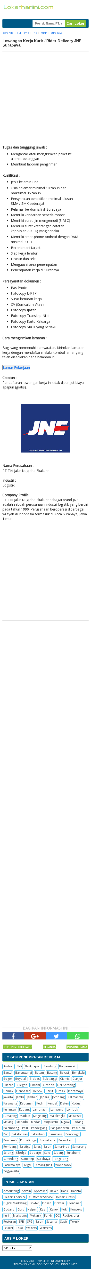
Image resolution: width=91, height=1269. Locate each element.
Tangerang (60, 1159)
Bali (19, 1066)
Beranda (49, 1047)
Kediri (40, 1103)
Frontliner (74, 1203)
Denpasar (23, 1091)
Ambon (8, 1066)
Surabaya (43, 1159)
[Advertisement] (45, 99)
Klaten (64, 1103)
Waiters (31, 1228)
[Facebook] (13, 1035)
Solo (47, 1153)
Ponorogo (73, 1134)
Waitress (46, 1228)
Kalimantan (75, 1097)
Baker (54, 1191)
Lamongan (40, 1109)
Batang (52, 1073)
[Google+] (35, 1035)
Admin (26, 1191)
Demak (8, 1091)
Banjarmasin (67, 1066)
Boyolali (20, 1079)
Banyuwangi (23, 1073)
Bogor (7, 1079)
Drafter (59, 1203)
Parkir (48, 1215)
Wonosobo (63, 1165)
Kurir (6, 1215)
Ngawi (65, 1122)
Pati (5, 1134)
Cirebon (48, 1085)
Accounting (11, 1191)
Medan (36, 1122)
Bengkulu (78, 1073)
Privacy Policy (48, 1264)
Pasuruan (78, 1128)
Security (51, 1222)
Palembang (11, 1128)
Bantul (7, 1073)
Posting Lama (77, 1047)
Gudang (8, 1209)
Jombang (58, 1097)
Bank (64, 1191)
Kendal (52, 1103)
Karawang (10, 1103)
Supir (63, 1222)
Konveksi (76, 1209)
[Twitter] (56, 1035)
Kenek (54, 1209)
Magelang (40, 1116)
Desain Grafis (65, 1197)
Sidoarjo (35, 1153)
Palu (25, 1128)
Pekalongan (20, 1134)
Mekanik (35, 1215)
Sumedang (10, 1159)
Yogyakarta (11, 1171)
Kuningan (9, 1109)
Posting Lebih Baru (18, 1047)
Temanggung (43, 1165)
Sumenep (27, 1159)
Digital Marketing (14, 1203)
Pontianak (10, 1140)
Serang (8, 1153)
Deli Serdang (66, 1085)
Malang (8, 1122)
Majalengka (57, 1116)
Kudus (76, 1103)
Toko (19, 1228)
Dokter (34, 1203)
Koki (64, 1209)
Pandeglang (39, 1128)
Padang (78, 1122)
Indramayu (75, 1091)
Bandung (50, 1066)
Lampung (56, 1109)
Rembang (10, 1147)
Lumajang (10, 1116)
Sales (37, 1147)
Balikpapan (33, 1066)
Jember (32, 1097)
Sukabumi (73, 1153)
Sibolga (21, 1153)
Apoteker (40, 1191)
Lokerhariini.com (57, 1261)
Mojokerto (51, 1122)
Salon (47, 1147)
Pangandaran (59, 1128)
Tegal (27, 1165)
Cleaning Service (14, 1197)
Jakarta (8, 1097)
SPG (30, 1222)
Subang (58, 1153)
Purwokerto (66, 1140)
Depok (37, 1091)
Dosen (46, 1203)
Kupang (24, 1109)
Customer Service (41, 1197)
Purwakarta (47, 1140)
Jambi (20, 1097)
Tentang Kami (24, 1264)
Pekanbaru (38, 1134)
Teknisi (8, 1228)
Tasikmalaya (11, 1165)
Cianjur (77, 1079)
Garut (49, 1091)
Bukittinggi (50, 1079)
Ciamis (64, 1079)
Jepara (44, 1097)
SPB (21, 1222)
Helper (32, 1209)
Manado (22, 1122)
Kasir (43, 1209)
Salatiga (25, 1147)
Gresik (60, 1091)
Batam (39, 1073)
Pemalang (55, 1134)
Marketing (20, 1215)
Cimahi (35, 1085)
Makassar (75, 1116)
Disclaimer (69, 1264)
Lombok (72, 1109)
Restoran (9, 1222)
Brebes (35, 1079)
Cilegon (22, 1085)
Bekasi (64, 1073)
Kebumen (26, 1103)
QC (57, 1215)
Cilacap (8, 1085)
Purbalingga (28, 1140)
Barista (76, 1191)
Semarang (79, 1147)
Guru (20, 1209)
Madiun (25, 1116)
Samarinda (61, 1147)
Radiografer (71, 1215)
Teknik (74, 1222)
